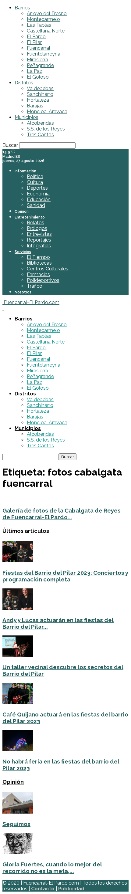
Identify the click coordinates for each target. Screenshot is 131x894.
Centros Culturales (47, 269)
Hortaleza (38, 100)
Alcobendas (40, 123)
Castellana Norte (46, 31)
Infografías (39, 246)
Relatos (35, 222)
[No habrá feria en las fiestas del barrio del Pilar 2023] (17, 749)
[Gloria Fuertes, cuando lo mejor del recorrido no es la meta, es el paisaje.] (17, 852)
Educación (39, 199)
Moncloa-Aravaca (47, 111)
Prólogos (37, 228)
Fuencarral (38, 48)
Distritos (24, 83)
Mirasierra (37, 60)
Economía (38, 194)
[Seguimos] (17, 812)
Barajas (35, 106)
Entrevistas (39, 234)
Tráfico (34, 286)
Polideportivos (43, 280)
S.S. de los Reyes (46, 129)
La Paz (34, 71)
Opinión (22, 211)
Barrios (22, 8)
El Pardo (36, 36)
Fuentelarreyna (43, 54)
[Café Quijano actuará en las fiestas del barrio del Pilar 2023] (17, 702)
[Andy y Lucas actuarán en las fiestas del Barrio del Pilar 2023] (17, 608)
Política (35, 176)
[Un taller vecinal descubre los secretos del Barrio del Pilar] (17, 655)
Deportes (37, 188)
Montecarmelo (43, 19)
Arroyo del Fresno (47, 13)
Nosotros (23, 292)
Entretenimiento (30, 217)
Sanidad (36, 205)
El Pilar (34, 42)
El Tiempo (38, 257)
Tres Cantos (40, 134)
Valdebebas (40, 88)
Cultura (35, 182)
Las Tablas (39, 25)
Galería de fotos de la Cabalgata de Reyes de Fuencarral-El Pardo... (61, 513)
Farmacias (38, 274)
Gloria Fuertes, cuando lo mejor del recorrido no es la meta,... (52, 867)
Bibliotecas (39, 263)
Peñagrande (40, 65)
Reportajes (39, 240)
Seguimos (16, 824)
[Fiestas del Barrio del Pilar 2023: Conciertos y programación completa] (17, 561)
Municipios (26, 117)
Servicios (23, 252)
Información (25, 171)
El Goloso (38, 77)
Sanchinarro (40, 94)
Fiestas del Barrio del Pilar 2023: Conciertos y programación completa (65, 576)
